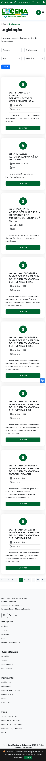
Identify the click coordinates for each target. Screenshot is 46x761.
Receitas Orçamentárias (11, 724)
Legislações (6, 682)
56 (38, 579)
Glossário (5, 656)
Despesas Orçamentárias (11, 728)
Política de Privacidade (10, 642)
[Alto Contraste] (43, 2)
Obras (3, 698)
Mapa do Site (6, 668)
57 (43, 579)
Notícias (4, 626)
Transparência (23, 2)
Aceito (28, 757)
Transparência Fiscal (9, 716)
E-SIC (37, 2)
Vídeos (4, 630)
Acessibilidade (7, 664)
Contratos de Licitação (10, 690)
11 (33, 579)
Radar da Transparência (11, 720)
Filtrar (5, 66)
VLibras (4, 660)
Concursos (5, 702)
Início (3, 24)
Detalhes (23, 128)
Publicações (6, 686)
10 (29, 579)
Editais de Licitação (9, 694)
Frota (3, 732)
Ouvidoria (8, 2)
